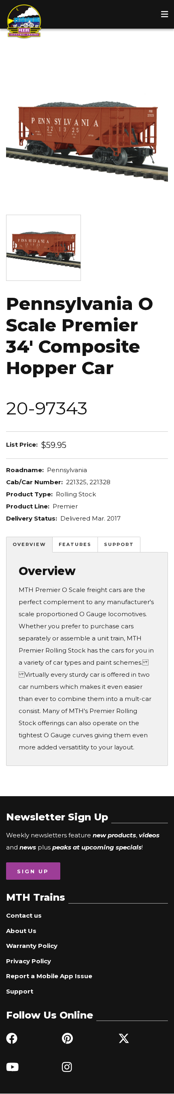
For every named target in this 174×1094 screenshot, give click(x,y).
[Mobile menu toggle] (164, 14)
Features (75, 544)
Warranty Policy (31, 946)
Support (119, 544)
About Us (21, 931)
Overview (29, 544)
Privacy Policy (28, 961)
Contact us (24, 915)
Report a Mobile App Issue (49, 976)
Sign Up (33, 871)
